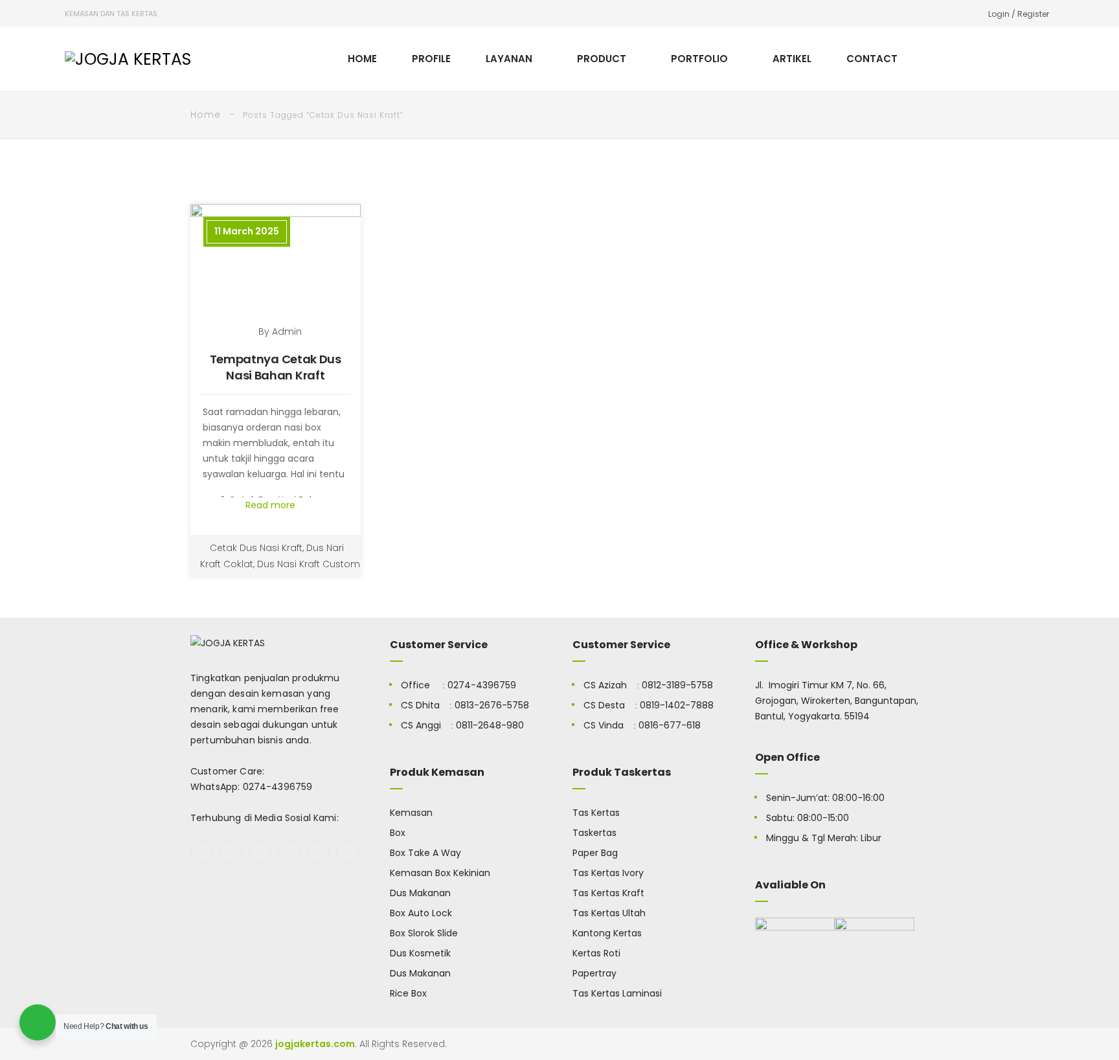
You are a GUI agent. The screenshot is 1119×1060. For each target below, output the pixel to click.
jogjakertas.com (315, 1043)
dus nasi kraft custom (308, 564)
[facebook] (201, 851)
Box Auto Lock (421, 913)
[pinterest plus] (318, 851)
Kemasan (411, 812)
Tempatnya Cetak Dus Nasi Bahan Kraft (275, 367)
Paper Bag (595, 852)
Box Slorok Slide (424, 933)
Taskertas (594, 832)
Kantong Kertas (607, 933)
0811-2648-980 (490, 725)
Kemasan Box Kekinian (440, 872)
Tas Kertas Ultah (609, 913)
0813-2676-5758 (492, 705)
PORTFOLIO (699, 58)
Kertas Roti (596, 953)
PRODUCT (601, 58)
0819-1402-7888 (677, 705)
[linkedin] (347, 851)
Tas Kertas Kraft (608, 892)
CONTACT (872, 58)
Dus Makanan (420, 892)
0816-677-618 (670, 725)
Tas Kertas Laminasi (617, 993)
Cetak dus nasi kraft (256, 547)
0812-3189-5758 (677, 685)
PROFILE (431, 58)
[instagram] (289, 851)
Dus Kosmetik (420, 953)
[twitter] (231, 851)
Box (397, 832)
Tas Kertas (596, 812)
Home (205, 114)
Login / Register (1018, 13)
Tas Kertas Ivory (608, 872)
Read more (271, 505)
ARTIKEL (792, 58)
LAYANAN (509, 58)
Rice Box (408, 993)
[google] (260, 851)
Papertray (594, 973)
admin (287, 331)
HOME (362, 58)
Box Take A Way (425, 852)
